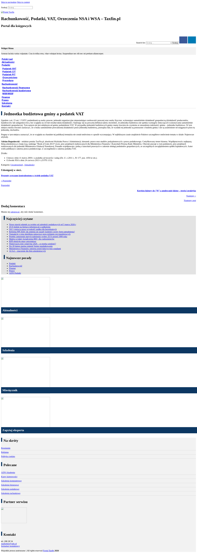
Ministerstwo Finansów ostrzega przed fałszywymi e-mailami (35, 248)
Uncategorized (16, 165)
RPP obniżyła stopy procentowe (22, 241)
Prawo (5, 100)
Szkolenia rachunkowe (10, 493)
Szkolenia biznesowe (10, 485)
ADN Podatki (15, 273)
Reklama (5, 452)
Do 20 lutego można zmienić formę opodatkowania (31, 246)
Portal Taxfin (48, 551)
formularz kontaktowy (10, 546)
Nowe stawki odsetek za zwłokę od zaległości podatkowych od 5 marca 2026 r (42, 224)
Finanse (6, 97)
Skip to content (23, 2)
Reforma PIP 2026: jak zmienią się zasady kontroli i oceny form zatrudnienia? (42, 232)
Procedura (7, 80)
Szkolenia (7, 103)
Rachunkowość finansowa (16, 87)
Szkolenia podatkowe (10, 489)
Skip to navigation (8, 2)
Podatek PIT (9, 74)
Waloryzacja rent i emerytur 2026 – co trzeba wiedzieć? (32, 244)
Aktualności (8, 62)
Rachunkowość (10, 84)
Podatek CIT (9, 71)
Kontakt (6, 106)
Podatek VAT (9, 68)
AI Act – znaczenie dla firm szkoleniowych (27, 251)
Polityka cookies (8, 456)
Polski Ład (7, 59)
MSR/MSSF (7, 93)
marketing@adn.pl (9, 544)
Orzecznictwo (9, 77)
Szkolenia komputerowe (11, 481)
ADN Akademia (8, 472)
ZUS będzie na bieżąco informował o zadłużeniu (29, 227)
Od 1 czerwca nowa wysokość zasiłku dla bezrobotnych (33, 229)
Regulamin (5, 448)
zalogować (15, 212)
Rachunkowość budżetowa (16, 90)
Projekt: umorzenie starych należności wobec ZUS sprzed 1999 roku (38, 236)
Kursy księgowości (9, 477)
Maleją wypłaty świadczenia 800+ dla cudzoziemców (31, 239)
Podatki (6, 65)
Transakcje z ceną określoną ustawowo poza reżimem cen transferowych (39, 234)
